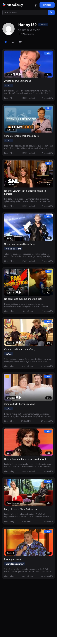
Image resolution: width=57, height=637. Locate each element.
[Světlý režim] (35, 5)
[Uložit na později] (13, 54)
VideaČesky (15, 5)
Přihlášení (47, 4)
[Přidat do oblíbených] (7, 54)
